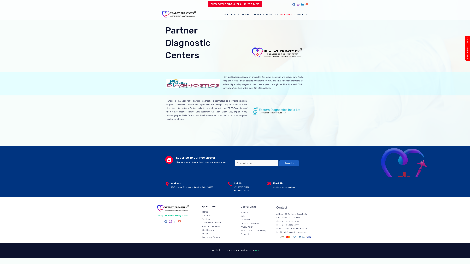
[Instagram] (298, 4)
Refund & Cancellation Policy (253, 230)
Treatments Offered (211, 222)
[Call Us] (230, 184)
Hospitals (206, 233)
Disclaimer (245, 219)
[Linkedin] (302, 4)
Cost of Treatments (211, 226)
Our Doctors (272, 14)
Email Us (278, 183)
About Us (235, 14)
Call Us (238, 183)
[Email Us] (269, 184)
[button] (235, 4)
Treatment (256, 14)
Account (244, 212)
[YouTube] (307, 4)
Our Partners (286, 14)
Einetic (256, 250)
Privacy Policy (247, 227)
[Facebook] (293, 4)
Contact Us (302, 14)
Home (225, 14)
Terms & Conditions (250, 223)
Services (245, 14)
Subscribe (289, 163)
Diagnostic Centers (211, 237)
